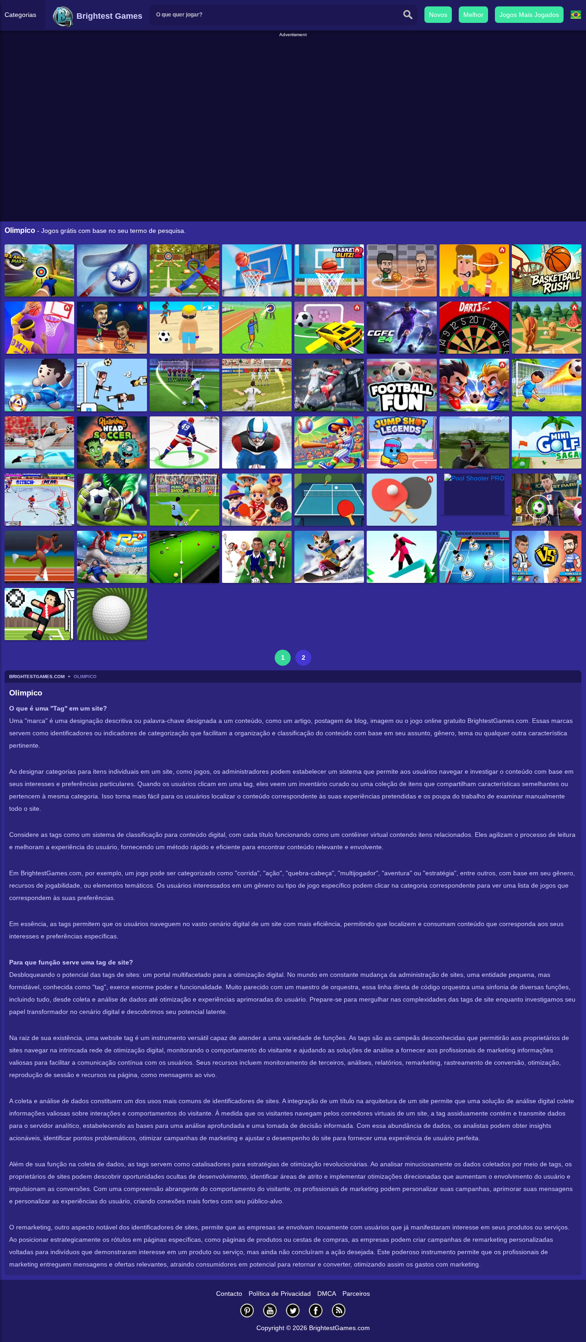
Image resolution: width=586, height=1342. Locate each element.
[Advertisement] (293, 59)
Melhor (473, 14)
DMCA (326, 1293)
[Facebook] (316, 1310)
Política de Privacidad (280, 1293)
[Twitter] (293, 1310)
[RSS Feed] (339, 1310)
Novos (438, 14)
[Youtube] (270, 1310)
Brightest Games (108, 16)
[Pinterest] (247, 1310)
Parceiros (356, 1293)
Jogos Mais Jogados (529, 14)
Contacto (229, 1293)
